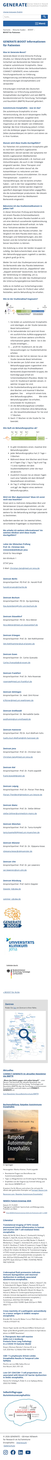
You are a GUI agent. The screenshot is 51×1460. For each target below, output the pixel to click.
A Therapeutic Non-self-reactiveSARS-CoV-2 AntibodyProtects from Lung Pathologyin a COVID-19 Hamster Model (18, 1340)
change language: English (12, 12)
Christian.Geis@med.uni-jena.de (25, 568)
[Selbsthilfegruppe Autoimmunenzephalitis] (25, 1412)
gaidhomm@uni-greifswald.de (17, 719)
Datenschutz (9, 1445)
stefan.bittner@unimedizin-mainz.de (20, 813)
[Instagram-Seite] (6, 1452)
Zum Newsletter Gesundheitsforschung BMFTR (20, 1094)
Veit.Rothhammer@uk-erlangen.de (19, 643)
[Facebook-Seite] (13, 1452)
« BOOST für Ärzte (11, 992)
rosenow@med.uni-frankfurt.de (17, 681)
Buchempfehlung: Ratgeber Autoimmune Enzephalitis (22, 1105)
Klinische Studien (19, 30)
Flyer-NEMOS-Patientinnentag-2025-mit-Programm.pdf (26, 1213)
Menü (42, 23)
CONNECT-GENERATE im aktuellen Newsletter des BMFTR (24, 1074)
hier (14, 1008)
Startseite (6, 30)
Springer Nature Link (39, 1190)
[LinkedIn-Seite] (21, 1452)
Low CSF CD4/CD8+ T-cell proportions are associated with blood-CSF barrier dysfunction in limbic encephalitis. (25, 1375)
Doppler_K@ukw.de (12, 889)
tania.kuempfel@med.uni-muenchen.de (21, 832)
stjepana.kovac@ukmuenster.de (17, 851)
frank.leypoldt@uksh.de (14, 775)
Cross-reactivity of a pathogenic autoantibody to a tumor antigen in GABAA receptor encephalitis (24, 1313)
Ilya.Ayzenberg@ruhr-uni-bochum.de (20, 606)
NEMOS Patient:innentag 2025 (17, 1201)
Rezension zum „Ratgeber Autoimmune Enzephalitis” (23, 1194)
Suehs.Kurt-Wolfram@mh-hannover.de (21, 738)
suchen (44, 16)
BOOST (30, 30)
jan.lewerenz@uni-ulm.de (15, 870)
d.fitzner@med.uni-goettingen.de (18, 700)
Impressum (21, 1442)
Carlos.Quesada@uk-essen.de (16, 662)
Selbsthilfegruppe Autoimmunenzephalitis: (16, 1394)
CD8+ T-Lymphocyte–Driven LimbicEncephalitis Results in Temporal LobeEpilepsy (21, 1358)
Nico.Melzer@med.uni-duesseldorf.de (20, 625)
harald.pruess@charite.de (15, 587)
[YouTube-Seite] (28, 1452)
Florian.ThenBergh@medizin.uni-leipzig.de (22, 794)
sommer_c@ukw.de (12, 899)
